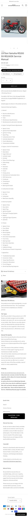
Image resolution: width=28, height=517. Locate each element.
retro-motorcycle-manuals (12, 514)
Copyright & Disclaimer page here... (12, 461)
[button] (2, 5)
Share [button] (4, 275)
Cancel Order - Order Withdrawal (14, 416)
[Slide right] (17, 48)
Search (5, 404)
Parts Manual (6, 74)
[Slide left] (10, 48)
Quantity (3, 77)
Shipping (8, 64)
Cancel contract (21, 514)
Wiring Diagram (18, 74)
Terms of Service (7, 408)
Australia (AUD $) (13, 500)
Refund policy (6, 411)
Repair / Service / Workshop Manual (12, 70)
